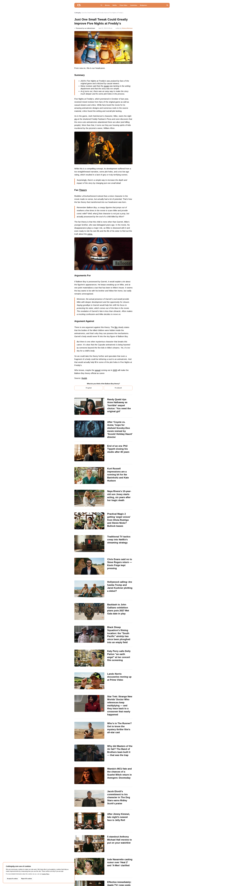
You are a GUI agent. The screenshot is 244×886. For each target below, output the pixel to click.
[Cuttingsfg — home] (79, 5)
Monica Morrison (127, 28)
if (97, 214)
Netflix (115, 5)
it (83, 91)
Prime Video (123, 5)
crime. (90, 234)
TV (101, 5)
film (116, 327)
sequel (97, 370)
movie (106, 86)
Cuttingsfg (77, 12)
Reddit (84, 378)
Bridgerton (143, 5)
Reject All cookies (26, 878)
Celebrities (133, 5)
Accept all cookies (12, 878)
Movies (107, 5)
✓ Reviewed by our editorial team (84, 28)
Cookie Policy (45, 874)
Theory (83, 190)
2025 (115, 370)
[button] (167, 5)
